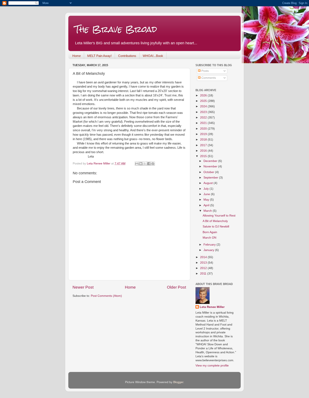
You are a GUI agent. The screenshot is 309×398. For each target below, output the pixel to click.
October (209, 172)
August (208, 183)
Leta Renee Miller (212, 307)
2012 (204, 268)
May (206, 199)
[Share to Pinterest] (153, 164)
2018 (204, 139)
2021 (204, 123)
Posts (205, 70)
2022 (204, 117)
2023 (204, 112)
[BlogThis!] (141, 164)
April (206, 205)
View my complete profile (212, 365)
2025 (204, 100)
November (210, 166)
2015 (204, 156)
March (208, 210)
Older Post (176, 287)
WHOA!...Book (153, 56)
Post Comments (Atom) (106, 295)
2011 (203, 273)
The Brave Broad (116, 29)
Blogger (178, 382)
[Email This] (137, 164)
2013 (204, 262)
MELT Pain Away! (99, 56)
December (210, 161)
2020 (204, 128)
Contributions (127, 56)
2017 (204, 145)
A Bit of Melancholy (215, 221)
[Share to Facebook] (149, 164)
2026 (204, 95)
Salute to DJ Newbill (216, 226)
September (211, 177)
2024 (204, 106)
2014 (204, 257)
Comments (208, 77)
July (206, 188)
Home (76, 56)
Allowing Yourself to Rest (219, 215)
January (209, 250)
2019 (204, 134)
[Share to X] (145, 164)
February (210, 244)
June (207, 194)
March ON (209, 237)
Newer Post (83, 287)
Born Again (210, 232)
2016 (204, 150)
